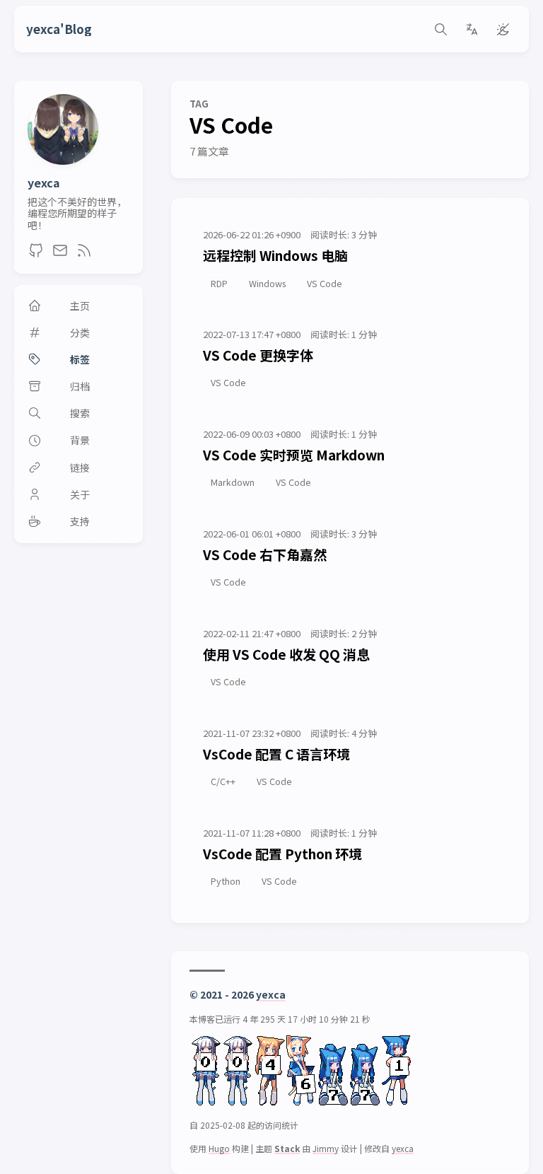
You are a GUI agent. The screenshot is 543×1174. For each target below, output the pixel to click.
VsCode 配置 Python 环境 (282, 853)
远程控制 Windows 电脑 (275, 255)
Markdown (233, 482)
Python (225, 881)
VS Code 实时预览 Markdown (294, 454)
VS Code (324, 283)
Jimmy (326, 1148)
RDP (219, 283)
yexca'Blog (59, 29)
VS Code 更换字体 (258, 354)
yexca (44, 182)
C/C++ (223, 781)
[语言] (471, 29)
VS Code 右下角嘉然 (265, 554)
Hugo (219, 1148)
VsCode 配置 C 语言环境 (276, 753)
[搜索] (440, 29)
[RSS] (84, 253)
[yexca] (63, 159)
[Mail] (60, 253)
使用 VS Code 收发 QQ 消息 (286, 653)
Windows (267, 283)
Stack (287, 1148)
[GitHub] (36, 253)
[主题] (503, 29)
